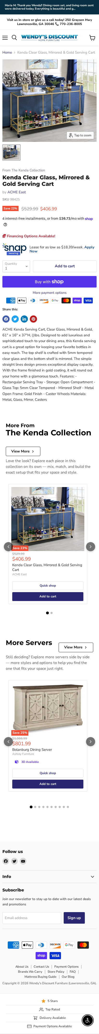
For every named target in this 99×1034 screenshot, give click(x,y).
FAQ (73, 972)
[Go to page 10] (68, 807)
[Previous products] (8, 546)
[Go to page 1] (47, 613)
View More (20, 451)
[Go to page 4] (43, 807)
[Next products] (90, 546)
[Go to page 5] (47, 807)
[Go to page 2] (51, 613)
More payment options (50, 293)
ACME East (16, 192)
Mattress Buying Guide (40, 977)
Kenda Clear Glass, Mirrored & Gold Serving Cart (47, 567)
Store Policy (56, 972)
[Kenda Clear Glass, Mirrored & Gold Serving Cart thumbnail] (11, 152)
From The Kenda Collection (23, 170)
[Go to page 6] (51, 807)
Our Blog (68, 977)
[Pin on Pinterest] (33, 319)
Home (7, 52)
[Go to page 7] (56, 807)
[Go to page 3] (39, 807)
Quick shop (48, 585)
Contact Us (41, 967)
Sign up (74, 918)
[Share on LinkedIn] (24, 319)
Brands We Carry (30, 972)
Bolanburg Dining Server (32, 749)
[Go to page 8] (60, 807)
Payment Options (66, 967)
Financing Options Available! (30, 236)
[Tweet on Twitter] (15, 319)
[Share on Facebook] (6, 319)
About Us (21, 967)
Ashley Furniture (23, 754)
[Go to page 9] (64, 807)
